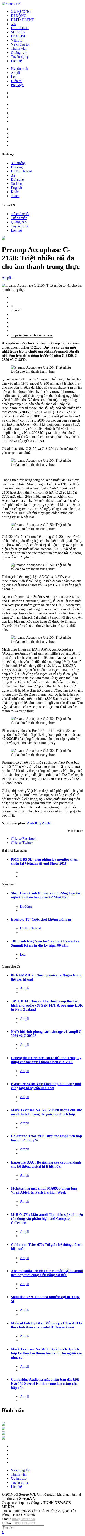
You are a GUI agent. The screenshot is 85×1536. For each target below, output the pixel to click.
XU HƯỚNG (21, 11)
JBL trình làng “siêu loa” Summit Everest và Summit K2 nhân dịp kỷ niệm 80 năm (45, 943)
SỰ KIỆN (18, 32)
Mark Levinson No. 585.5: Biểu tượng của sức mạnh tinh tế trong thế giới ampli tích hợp (46, 1112)
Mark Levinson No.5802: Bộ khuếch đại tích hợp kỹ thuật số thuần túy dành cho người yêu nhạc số (46, 1353)
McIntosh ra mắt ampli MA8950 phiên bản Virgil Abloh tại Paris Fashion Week (44, 1190)
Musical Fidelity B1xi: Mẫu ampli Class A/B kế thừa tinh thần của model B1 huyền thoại (47, 1325)
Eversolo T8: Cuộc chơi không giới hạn (41, 919)
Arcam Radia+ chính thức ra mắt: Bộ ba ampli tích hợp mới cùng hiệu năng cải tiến (47, 1273)
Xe (13, 175)
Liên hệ (16, 61)
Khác (15, 192)
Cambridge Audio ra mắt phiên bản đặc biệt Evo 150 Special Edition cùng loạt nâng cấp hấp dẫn (45, 1383)
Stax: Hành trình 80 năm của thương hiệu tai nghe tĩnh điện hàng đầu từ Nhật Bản (45, 895)
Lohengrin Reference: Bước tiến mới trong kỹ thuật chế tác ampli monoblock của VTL (46, 1060)
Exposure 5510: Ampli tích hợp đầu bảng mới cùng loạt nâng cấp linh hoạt (46, 1086)
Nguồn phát (19, 68)
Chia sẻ (23, 839)
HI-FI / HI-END (22, 20)
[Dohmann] (3, 1425)
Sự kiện (16, 183)
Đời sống (17, 179)
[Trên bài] (3, 238)
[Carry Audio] (3, 1429)
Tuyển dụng (19, 57)
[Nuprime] (3, 1434)
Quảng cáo (19, 53)
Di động (17, 167)
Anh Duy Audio (39, 823)
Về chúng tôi (20, 44)
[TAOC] (3, 1438)
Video (15, 196)
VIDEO (16, 40)
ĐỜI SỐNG (20, 28)
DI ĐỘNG (19, 16)
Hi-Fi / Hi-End (21, 171)
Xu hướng (18, 163)
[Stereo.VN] (11, 4)
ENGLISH (19, 36)
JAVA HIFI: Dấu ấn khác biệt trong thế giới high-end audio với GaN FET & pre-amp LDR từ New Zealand (47, 1005)
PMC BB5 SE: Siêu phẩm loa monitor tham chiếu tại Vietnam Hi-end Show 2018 (44, 861)
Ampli (15, 73)
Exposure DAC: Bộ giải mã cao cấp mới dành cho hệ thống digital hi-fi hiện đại (46, 1164)
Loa (14, 77)
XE (13, 24)
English (16, 188)
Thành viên (19, 48)
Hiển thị (16, 81)
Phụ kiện (17, 85)
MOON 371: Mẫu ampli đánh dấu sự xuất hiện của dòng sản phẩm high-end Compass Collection (47, 1219)
